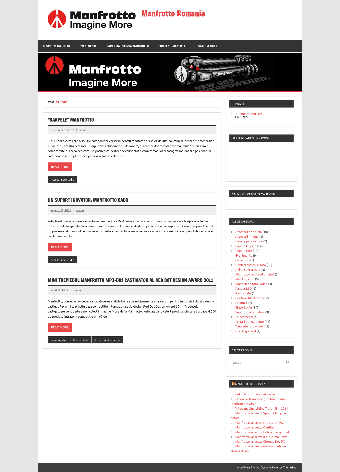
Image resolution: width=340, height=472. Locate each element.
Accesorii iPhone (247, 236)
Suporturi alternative (107, 340)
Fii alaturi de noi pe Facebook (253, 193)
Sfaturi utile (207, 46)
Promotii (241, 302)
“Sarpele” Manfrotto (71, 119)
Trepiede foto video (249, 326)
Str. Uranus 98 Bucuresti (247, 113)
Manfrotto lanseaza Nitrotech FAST (260, 422)
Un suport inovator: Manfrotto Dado (88, 200)
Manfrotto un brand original (254, 274)
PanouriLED (243, 288)
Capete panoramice (248, 241)
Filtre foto (242, 260)
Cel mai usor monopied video (255, 394)
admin (83, 130)
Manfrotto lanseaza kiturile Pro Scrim (261, 437)
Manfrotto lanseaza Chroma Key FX (260, 441)
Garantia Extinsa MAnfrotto (127, 46)
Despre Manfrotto (56, 46)
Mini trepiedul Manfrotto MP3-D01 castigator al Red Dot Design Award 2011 (130, 280)
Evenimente (88, 46)
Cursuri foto (243, 250)
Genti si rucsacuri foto (250, 265)
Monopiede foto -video (251, 284)
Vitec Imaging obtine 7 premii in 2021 (261, 408)
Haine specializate (248, 269)
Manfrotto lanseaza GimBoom (256, 427)
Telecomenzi (244, 317)
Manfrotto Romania (173, 13)
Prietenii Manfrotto (173, 46)
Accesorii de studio (62, 179)
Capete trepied (245, 246)
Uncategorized (245, 331)
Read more (60, 167)
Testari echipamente (249, 321)
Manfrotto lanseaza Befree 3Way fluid (262, 432)
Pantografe (243, 293)
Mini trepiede (80, 340)
